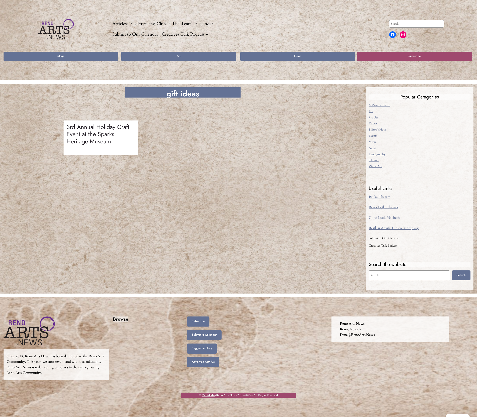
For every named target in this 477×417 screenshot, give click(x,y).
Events (373, 136)
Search (461, 275)
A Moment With (379, 105)
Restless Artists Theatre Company (394, 228)
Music (372, 142)
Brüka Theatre (379, 197)
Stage (60, 56)
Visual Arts (375, 166)
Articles (373, 117)
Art (179, 56)
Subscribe (414, 56)
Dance (373, 123)
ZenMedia (208, 395)
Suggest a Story (202, 348)
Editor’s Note (377, 130)
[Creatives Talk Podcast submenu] (207, 34)
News (297, 56)
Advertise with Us (203, 362)
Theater (374, 160)
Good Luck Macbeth (384, 217)
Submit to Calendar (204, 335)
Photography (377, 154)
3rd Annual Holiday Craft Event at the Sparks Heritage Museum (98, 134)
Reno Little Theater (383, 207)
